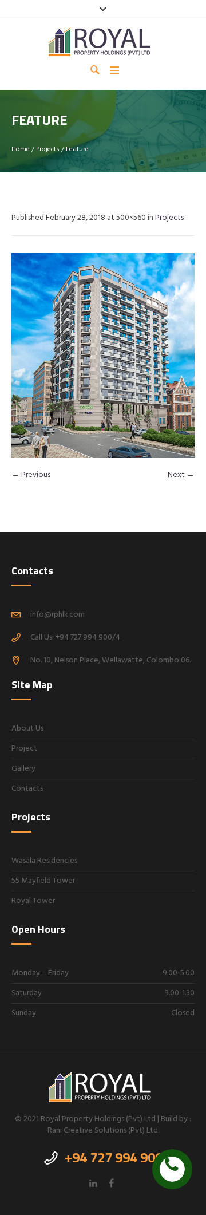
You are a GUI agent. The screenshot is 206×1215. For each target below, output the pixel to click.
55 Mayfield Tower (43, 880)
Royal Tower (33, 901)
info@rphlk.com (57, 614)
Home (20, 149)
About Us (27, 728)
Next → (181, 475)
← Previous (30, 475)
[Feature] (103, 355)
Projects (48, 149)
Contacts (27, 788)
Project (24, 748)
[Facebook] (111, 1183)
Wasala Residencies (44, 860)
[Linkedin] (93, 1183)
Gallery (23, 768)
